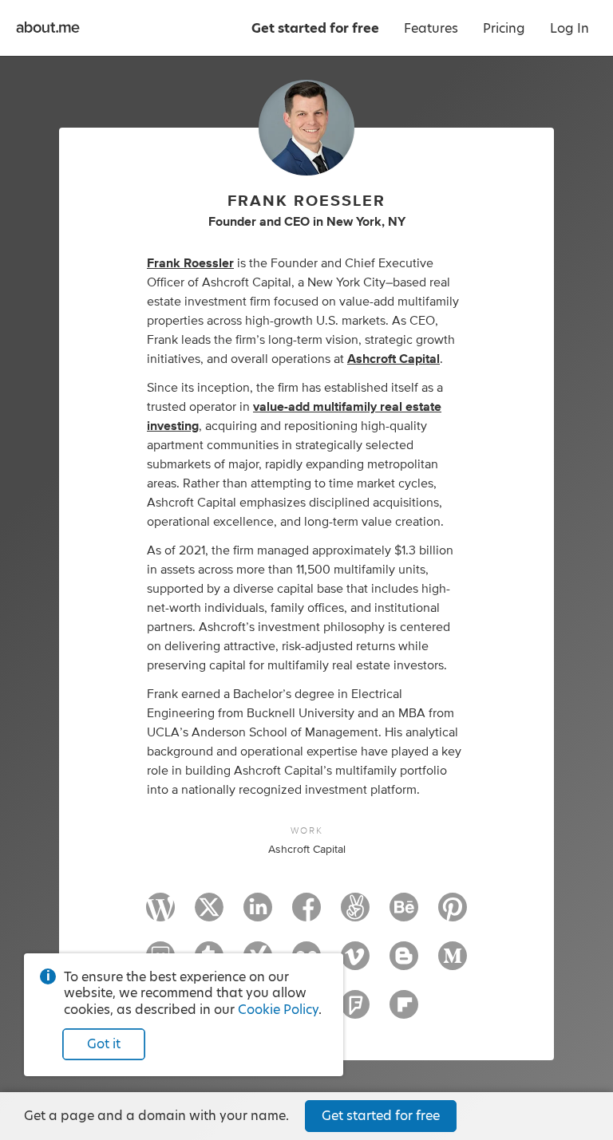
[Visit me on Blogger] (404, 963)
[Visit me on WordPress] (160, 914)
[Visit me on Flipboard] (404, 1012)
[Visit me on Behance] (404, 914)
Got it (104, 1044)
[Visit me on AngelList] (355, 914)
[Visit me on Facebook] (306, 914)
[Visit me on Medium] (452, 963)
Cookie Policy (278, 1009)
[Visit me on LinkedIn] (257, 914)
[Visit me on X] (209, 914)
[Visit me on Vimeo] (355, 963)
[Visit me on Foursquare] (355, 1012)
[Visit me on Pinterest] (452, 914)
